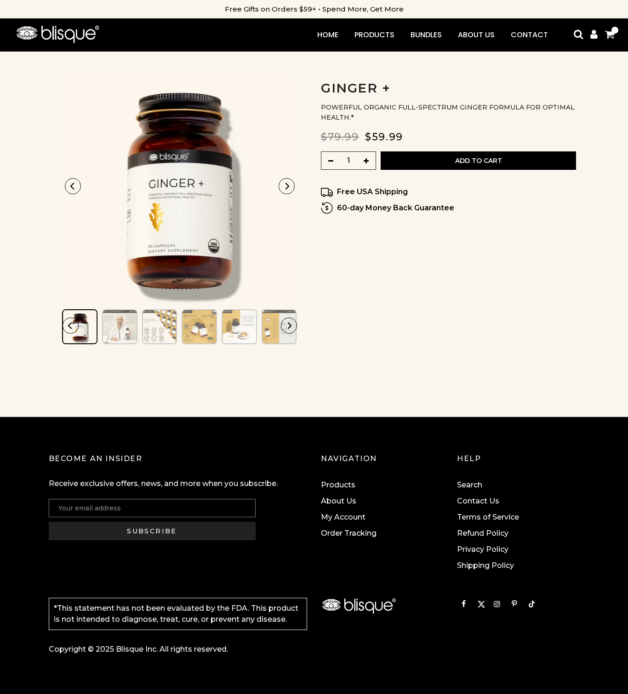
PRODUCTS (374, 34)
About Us (338, 501)
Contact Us (478, 501)
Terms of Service (488, 517)
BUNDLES (426, 34)
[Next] (287, 186)
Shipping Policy (485, 565)
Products (338, 484)
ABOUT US (476, 34)
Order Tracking (349, 533)
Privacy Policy (482, 549)
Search (469, 484)
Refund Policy (482, 533)
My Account (343, 517)
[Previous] (73, 186)
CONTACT (529, 34)
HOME (327, 34)
